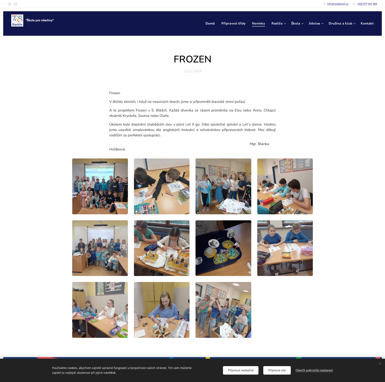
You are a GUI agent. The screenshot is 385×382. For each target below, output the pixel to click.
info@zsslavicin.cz (338, 4)
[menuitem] (211, 23)
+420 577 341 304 (367, 4)
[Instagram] (9, 4)
